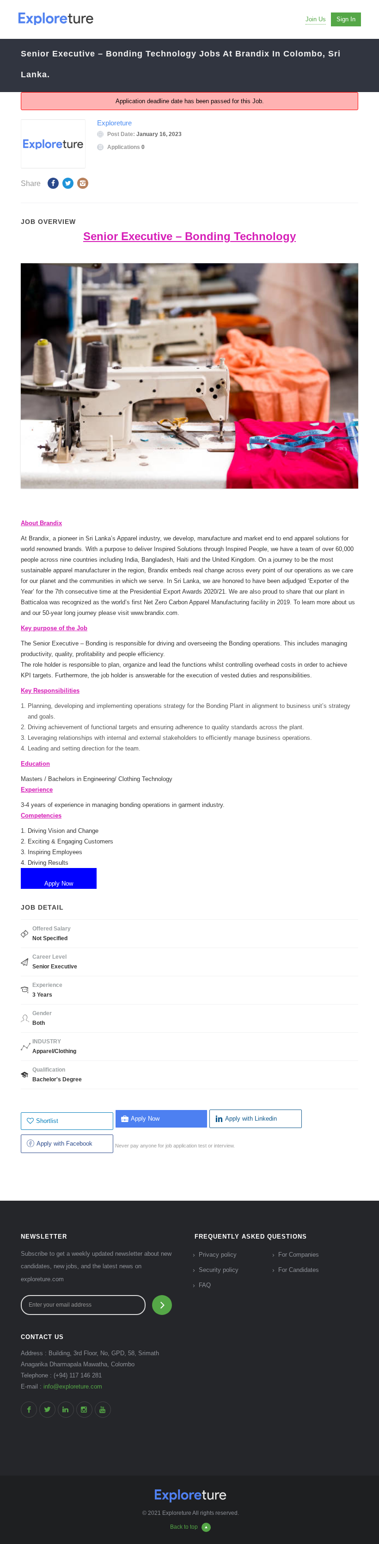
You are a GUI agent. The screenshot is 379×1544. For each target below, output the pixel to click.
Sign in (345, 19)
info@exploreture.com (72, 1386)
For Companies (298, 1254)
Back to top (184, 1527)
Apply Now (145, 1118)
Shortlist (47, 1120)
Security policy (218, 1269)
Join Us (316, 19)
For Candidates (298, 1269)
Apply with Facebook (64, 1143)
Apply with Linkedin (251, 1118)
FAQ (205, 1285)
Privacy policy (218, 1254)
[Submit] (162, 1305)
